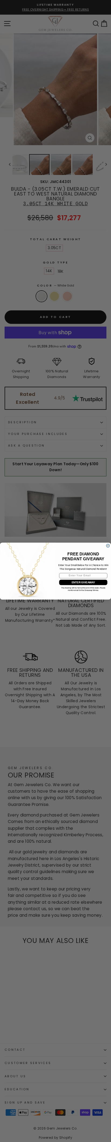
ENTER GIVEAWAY (83, 582)
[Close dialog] (108, 545)
